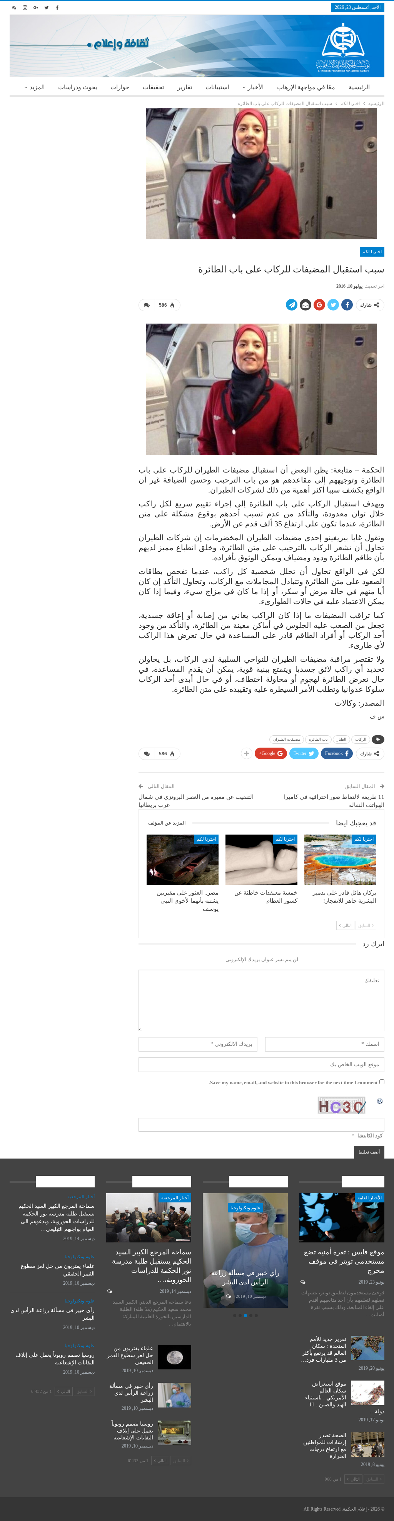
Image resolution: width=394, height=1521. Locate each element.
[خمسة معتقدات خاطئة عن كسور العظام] (261, 860)
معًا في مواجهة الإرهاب (306, 87)
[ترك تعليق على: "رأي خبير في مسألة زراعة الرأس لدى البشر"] (228, 1296)
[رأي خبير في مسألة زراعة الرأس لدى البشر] (245, 1250)
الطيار (341, 739)
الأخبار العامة (369, 1197)
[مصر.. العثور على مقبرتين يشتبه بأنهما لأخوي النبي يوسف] (183, 860)
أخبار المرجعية (175, 1197)
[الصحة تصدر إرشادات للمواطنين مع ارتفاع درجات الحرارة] (367, 1444)
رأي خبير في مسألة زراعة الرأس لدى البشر (131, 1393)
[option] (245, 1251)
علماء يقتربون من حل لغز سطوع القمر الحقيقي (130, 1355)
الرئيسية (359, 87)
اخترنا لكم (372, 251)
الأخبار (256, 87)
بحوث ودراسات (77, 87)
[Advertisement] (68, 156)
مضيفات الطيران (286, 739)
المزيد (37, 87)
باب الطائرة (318, 739)
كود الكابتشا (369, 1136)
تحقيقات (153, 87)
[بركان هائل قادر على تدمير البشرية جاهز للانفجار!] (340, 860)
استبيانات (217, 87)
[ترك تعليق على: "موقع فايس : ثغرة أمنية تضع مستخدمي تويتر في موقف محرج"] (302, 1282)
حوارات (119, 87)
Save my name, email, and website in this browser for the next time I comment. (293, 1082)
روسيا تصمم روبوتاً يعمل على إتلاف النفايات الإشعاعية (132, 1431)
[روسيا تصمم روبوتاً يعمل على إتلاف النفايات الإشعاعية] (174, 1433)
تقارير (184, 87)
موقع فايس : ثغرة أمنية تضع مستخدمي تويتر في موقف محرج (344, 1261)
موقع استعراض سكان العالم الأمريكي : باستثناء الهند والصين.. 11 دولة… (344, 1397)
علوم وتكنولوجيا (245, 1207)
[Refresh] (380, 1101)
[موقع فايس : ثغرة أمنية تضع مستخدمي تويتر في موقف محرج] (341, 1217)
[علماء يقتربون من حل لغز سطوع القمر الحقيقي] (174, 1357)
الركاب (360, 739)
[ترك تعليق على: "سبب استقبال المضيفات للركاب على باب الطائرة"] (147, 305)
